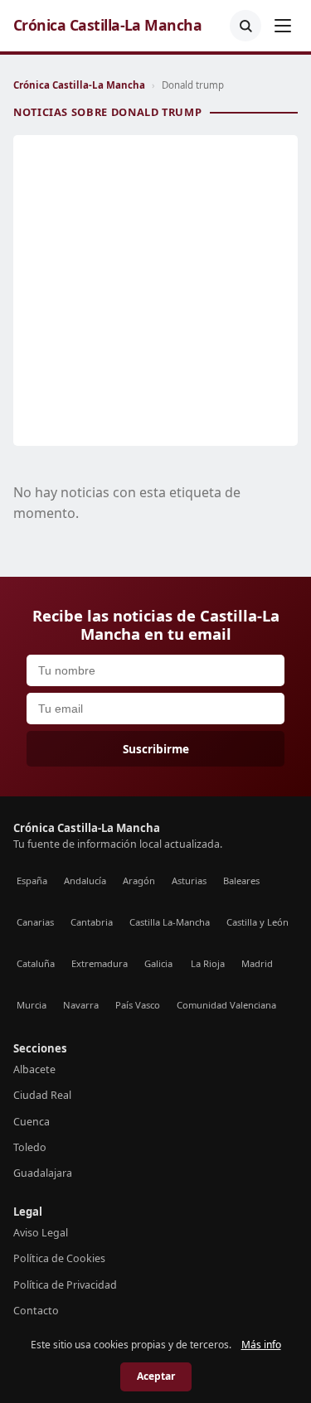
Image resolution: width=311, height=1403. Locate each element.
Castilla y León (257, 922)
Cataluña (36, 963)
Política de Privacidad (65, 1285)
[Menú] (283, 25)
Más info (261, 1345)
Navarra (81, 1005)
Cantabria (91, 922)
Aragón (139, 880)
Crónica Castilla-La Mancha (107, 25)
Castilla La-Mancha (169, 922)
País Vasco (137, 1005)
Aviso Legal (40, 1233)
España (32, 880)
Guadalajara (42, 1173)
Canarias (35, 922)
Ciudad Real (42, 1095)
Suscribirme (156, 749)
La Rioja (208, 963)
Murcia (31, 1005)
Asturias (189, 880)
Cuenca (31, 1122)
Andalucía (85, 880)
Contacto (36, 1311)
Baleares (241, 880)
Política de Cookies (59, 1258)
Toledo (29, 1147)
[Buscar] (245, 25)
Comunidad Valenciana (226, 1005)
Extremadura (99, 963)
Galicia (158, 963)
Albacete (34, 1069)
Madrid (257, 963)
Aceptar (156, 1376)
